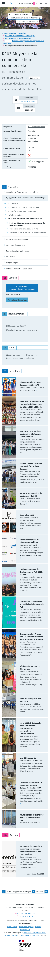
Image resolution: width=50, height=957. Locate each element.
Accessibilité (25, 929)
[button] (10, 3)
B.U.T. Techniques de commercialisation (18, 38)
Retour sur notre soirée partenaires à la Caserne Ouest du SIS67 (30, 434)
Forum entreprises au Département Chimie (29, 541)
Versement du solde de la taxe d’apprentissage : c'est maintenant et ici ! (31, 849)
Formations (22, 33)
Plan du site (12, 926)
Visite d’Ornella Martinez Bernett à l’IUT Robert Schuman (31, 466)
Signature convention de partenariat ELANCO (31, 494)
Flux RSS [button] (39, 892)
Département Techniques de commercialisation (22, 287)
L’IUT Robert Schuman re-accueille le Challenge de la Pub (32, 604)
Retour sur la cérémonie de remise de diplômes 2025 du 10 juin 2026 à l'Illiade (32, 404)
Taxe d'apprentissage (25, 3)
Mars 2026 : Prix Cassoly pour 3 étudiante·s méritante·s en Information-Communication (30, 728)
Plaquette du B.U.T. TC (17, 326)
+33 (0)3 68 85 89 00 (26, 913)
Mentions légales (26, 926)
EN (36, 3)
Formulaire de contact (17, 300)
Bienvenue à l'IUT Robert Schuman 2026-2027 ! (31, 383)
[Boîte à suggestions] (4, 891)
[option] (25, 386)
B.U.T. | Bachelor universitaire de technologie (20, 35)
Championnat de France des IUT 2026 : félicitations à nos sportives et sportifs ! (32, 637)
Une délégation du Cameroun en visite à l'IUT (31, 759)
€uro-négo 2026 (27, 515)
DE (41, 3)
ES (46, 3)
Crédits (38, 926)
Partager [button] (27, 892)
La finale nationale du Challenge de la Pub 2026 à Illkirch (31, 572)
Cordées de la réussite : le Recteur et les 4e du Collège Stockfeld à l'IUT (31, 785)
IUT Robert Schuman (9, 33)
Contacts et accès (26, 916)
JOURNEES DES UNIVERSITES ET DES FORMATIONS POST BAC (31, 818)
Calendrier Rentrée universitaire (23, 330)
